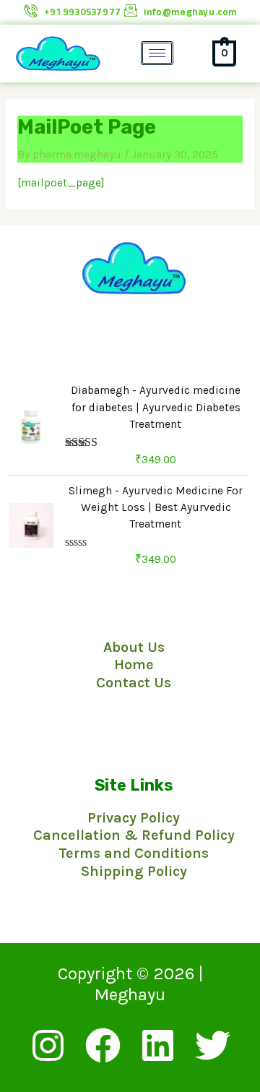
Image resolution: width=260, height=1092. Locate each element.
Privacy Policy (133, 817)
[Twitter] (212, 1045)
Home (134, 664)
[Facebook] (103, 1045)
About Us (134, 647)
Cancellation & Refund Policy (134, 835)
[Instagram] (48, 1045)
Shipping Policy (134, 871)
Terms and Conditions (133, 853)
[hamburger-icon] (157, 53)
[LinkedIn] (158, 1045)
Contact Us (133, 682)
